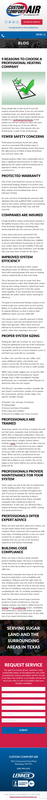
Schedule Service (32, 22)
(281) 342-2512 (23, 769)
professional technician (23, 120)
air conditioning (19, 608)
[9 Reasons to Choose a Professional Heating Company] (23, 88)
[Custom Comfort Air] (23, 9)
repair (12, 443)
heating (5, 608)
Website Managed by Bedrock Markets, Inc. (23, 796)
